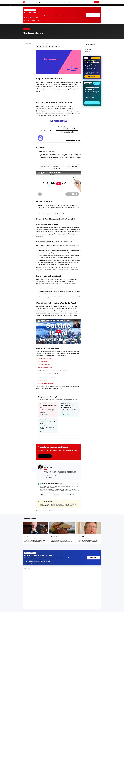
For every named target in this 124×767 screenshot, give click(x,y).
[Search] (100, 2)
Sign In (96, 2)
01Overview (87, 47)
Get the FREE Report (45, 456)
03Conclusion (88, 51)
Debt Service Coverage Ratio (45, 367)
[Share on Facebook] (37, 46)
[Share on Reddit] (56, 46)
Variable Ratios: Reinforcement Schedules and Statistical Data (52, 370)
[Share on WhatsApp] (46, 46)
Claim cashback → (92, 76)
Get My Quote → (93, 557)
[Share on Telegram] (50, 46)
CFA (45, 469)
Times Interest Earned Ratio (44, 358)
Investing (45, 2)
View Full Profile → (48, 477)
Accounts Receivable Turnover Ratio (46, 377)
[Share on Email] (59, 46)
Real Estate (57, 2)
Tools (74, 2)
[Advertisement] (62, 589)
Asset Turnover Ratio (43, 361)
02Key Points (88, 49)
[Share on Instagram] (53, 46)
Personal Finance (66, 2)
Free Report (38, 2)
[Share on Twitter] (40, 46)
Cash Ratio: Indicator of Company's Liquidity (48, 374)
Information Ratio (42, 380)
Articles (80, 2)
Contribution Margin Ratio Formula (46, 383)
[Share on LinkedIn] (43, 46)
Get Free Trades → (93, 15)
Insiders (52, 2)
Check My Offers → (92, 102)
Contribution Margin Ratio (44, 364)
